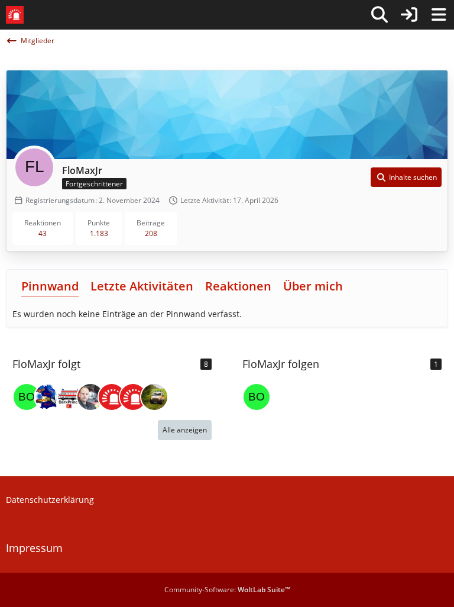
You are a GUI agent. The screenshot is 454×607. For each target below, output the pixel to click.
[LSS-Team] (133, 397)
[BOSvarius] (26, 397)
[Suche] (379, 15)
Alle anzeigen (185, 430)
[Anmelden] (409, 15)
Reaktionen (238, 286)
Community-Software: (227, 590)
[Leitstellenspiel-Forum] (15, 15)
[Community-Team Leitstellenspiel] (112, 397)
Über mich (313, 286)
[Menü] (438, 15)
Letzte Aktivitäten (141, 286)
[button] (406, 177)
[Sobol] (154, 397)
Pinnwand (50, 286)
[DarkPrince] (69, 397)
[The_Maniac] (48, 397)
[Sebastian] (90, 397)
